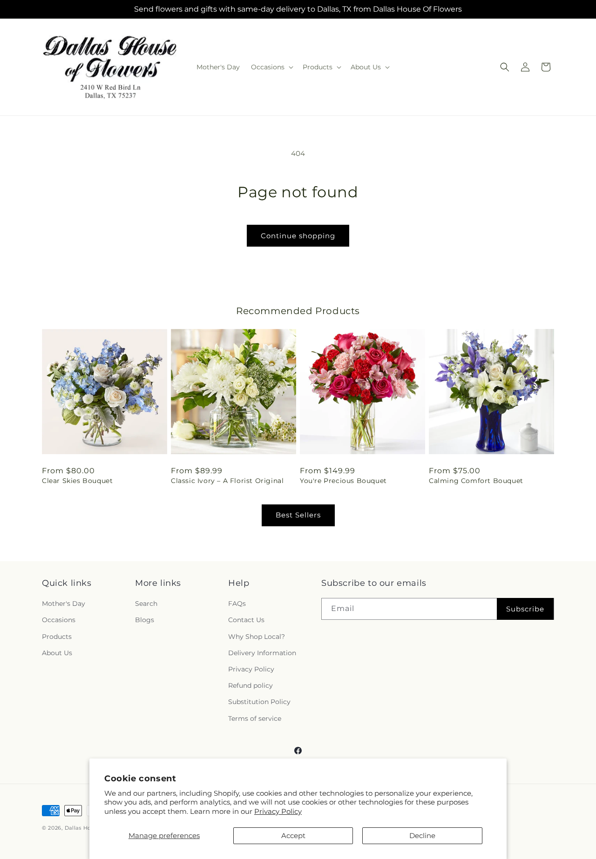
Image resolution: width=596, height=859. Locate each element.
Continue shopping (298, 235)
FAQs (237, 604)
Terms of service (254, 718)
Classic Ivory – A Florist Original (227, 480)
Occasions (58, 620)
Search (146, 604)
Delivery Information (262, 653)
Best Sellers (298, 514)
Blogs (144, 620)
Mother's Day (63, 604)
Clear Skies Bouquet (77, 480)
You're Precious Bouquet (343, 480)
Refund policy (250, 686)
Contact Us (246, 620)
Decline (422, 835)
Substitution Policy (259, 702)
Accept (293, 835)
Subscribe (525, 608)
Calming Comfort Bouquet (476, 480)
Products (57, 636)
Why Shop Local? (256, 636)
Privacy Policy (278, 811)
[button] (271, 67)
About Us (57, 653)
